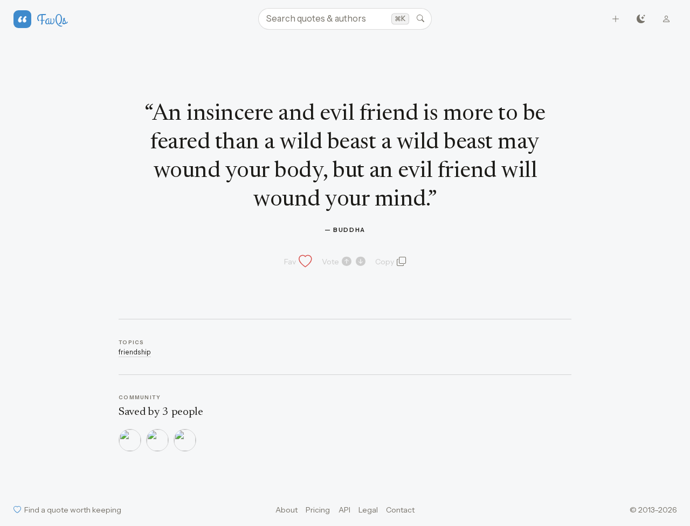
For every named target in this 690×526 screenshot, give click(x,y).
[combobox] (345, 19)
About (286, 510)
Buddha (349, 230)
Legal (368, 510)
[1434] (130, 440)
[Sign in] (666, 19)
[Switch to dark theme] (641, 19)
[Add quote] (615, 19)
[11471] (185, 440)
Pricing (318, 510)
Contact (400, 510)
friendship (135, 352)
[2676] (157, 440)
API (344, 510)
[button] (297, 262)
